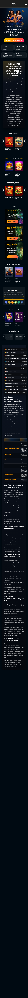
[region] (14, 145)
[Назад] (3, 141)
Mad (14, 4)
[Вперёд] (24, 141)
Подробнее (14, 298)
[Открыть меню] (26, 4)
